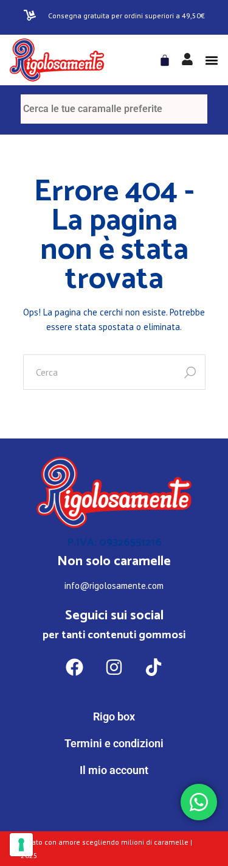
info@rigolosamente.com (114, 585)
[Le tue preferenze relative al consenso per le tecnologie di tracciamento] (21, 844)
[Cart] (164, 60)
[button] (211, 60)
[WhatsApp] (114, 820)
